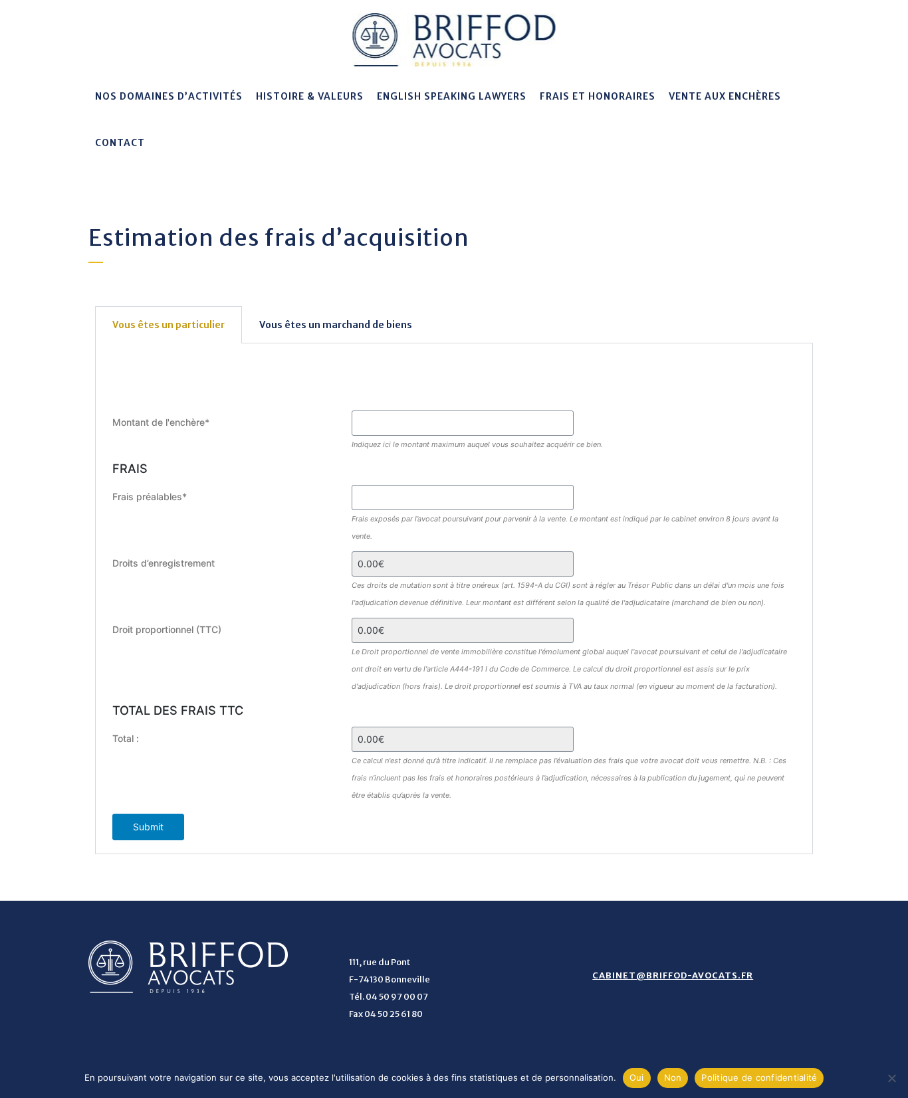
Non (673, 1077)
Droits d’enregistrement (163, 563)
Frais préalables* (149, 496)
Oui (636, 1077)
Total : (125, 738)
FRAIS (130, 468)
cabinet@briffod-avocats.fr (672, 975)
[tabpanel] (454, 598)
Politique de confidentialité (759, 1077)
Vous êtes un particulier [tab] (168, 325)
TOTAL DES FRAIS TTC (177, 710)
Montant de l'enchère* (160, 422)
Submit (148, 826)
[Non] (891, 1078)
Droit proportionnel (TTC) (166, 629)
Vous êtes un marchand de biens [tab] (335, 325)
